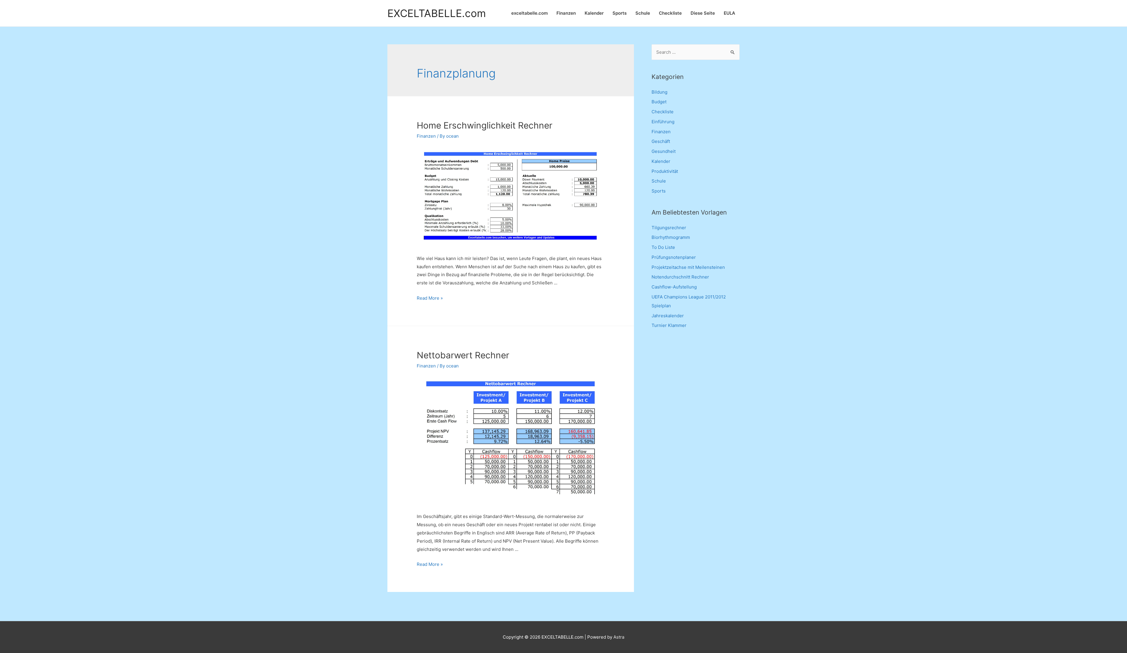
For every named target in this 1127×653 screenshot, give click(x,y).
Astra (618, 637)
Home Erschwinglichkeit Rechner (484, 125)
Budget (659, 101)
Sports (620, 13)
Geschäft (661, 141)
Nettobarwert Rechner (463, 355)
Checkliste (670, 13)
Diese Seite (703, 13)
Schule (642, 13)
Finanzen (566, 13)
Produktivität (665, 171)
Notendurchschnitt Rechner (680, 277)
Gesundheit (664, 151)
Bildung (659, 92)
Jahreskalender (668, 315)
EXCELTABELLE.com (436, 13)
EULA (729, 13)
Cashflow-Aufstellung (674, 287)
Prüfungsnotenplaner (674, 257)
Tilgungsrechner (669, 227)
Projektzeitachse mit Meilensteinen (688, 267)
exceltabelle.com (529, 13)
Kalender (594, 13)
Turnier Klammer (669, 325)
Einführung (663, 121)
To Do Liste (663, 247)
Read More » (430, 298)
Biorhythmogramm (671, 237)
